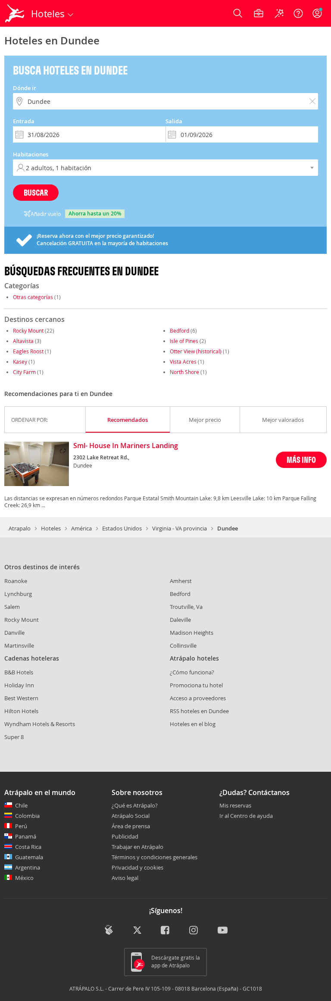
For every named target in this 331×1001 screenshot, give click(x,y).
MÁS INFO (301, 459)
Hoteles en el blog (192, 724)
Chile (21, 805)
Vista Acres (183, 361)
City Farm (24, 371)
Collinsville (183, 645)
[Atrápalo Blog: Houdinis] (109, 930)
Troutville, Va (186, 607)
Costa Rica (28, 847)
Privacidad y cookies (137, 867)
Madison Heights (191, 632)
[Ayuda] (298, 13)
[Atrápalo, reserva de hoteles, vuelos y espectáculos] (15, 13)
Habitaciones (30, 154)
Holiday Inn (19, 685)
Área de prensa (131, 826)
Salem (12, 607)
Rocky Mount (28, 330)
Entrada (23, 121)
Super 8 (14, 737)
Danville (14, 632)
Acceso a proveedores (198, 698)
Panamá (25, 836)
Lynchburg (18, 594)
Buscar (36, 192)
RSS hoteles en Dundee (199, 711)
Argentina (27, 867)
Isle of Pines (184, 340)
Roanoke (15, 581)
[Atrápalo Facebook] (166, 930)
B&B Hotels (18, 672)
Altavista (23, 340)
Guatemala (29, 857)
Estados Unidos (122, 528)
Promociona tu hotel (196, 685)
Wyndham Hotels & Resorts (39, 724)
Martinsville (19, 645)
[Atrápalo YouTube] (223, 930)
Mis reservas (235, 805)
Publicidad (125, 836)
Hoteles (51, 528)
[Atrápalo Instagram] (194, 930)
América (81, 528)
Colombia (27, 816)
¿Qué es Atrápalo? (135, 805)
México (24, 878)
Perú (21, 826)
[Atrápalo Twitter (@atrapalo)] (137, 930)
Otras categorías (33, 296)
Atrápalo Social (131, 816)
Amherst (181, 581)
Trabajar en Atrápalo (137, 847)
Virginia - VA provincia (179, 528)
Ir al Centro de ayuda (246, 816)
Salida (174, 121)
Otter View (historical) (196, 351)
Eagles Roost (28, 351)
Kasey (20, 361)
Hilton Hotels (21, 711)
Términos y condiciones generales (154, 857)
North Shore (184, 371)
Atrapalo (20, 528)
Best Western (21, 698)
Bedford (179, 330)
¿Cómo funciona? (192, 672)
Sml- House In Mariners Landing (125, 446)
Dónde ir (24, 88)
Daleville (180, 620)
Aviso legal (125, 878)
